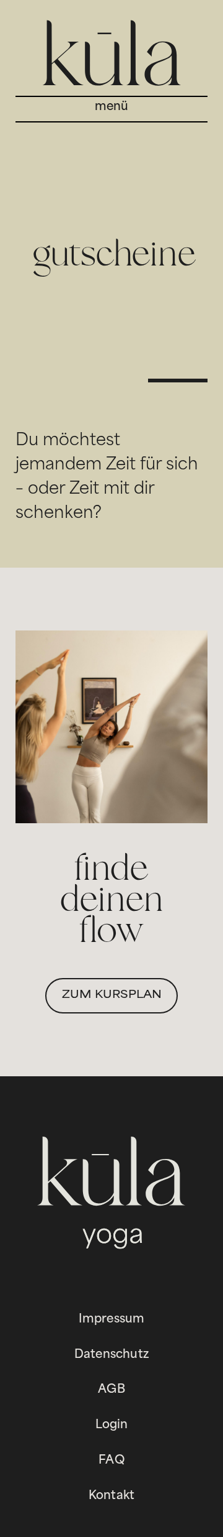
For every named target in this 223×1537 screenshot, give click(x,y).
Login (111, 1425)
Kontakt (111, 1496)
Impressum (112, 1320)
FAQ (111, 1461)
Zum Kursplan (112, 995)
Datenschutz (111, 1355)
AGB (111, 1390)
